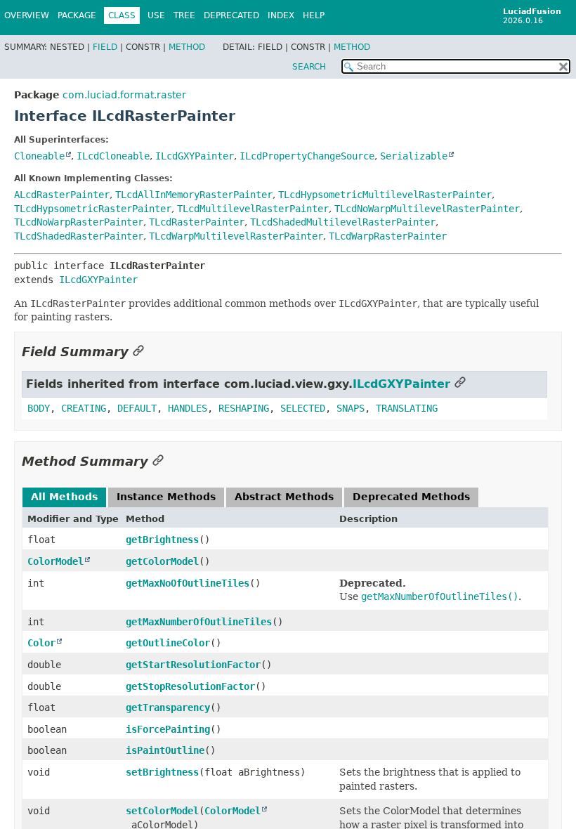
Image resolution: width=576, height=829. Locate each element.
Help (314, 15)
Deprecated (231, 15)
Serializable (413, 156)
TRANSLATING (407, 408)
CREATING (83, 408)
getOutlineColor (168, 642)
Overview (26, 15)
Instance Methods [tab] (166, 496)
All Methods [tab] (64, 496)
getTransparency (168, 707)
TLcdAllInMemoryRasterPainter (194, 194)
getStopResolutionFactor (190, 686)
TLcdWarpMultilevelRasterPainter (236, 236)
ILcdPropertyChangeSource (307, 156)
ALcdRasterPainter (62, 194)
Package (77, 15)
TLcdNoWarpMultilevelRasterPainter (427, 208)
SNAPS (350, 408)
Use (156, 15)
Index (281, 15)
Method (187, 47)
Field (105, 47)
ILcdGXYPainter (194, 156)
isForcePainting (168, 729)
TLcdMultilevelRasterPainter (253, 208)
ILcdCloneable (113, 156)
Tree (184, 15)
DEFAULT (137, 408)
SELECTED (302, 408)
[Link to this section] (138, 351)
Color (41, 642)
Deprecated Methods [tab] (411, 496)
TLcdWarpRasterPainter (388, 236)
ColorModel (55, 561)
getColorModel (162, 561)
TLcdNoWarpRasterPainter (78, 222)
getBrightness (162, 539)
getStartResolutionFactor (193, 664)
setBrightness (162, 772)
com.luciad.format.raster (124, 94)
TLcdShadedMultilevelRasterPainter (343, 222)
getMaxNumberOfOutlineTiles (199, 621)
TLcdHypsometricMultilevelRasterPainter (385, 194)
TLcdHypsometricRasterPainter (92, 208)
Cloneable (39, 156)
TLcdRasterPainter (196, 222)
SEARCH (309, 67)
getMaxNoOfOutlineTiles (187, 583)
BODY (38, 408)
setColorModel (162, 810)
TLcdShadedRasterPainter (78, 236)
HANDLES (187, 408)
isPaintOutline (165, 750)
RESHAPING (243, 408)
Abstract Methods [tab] (284, 496)
